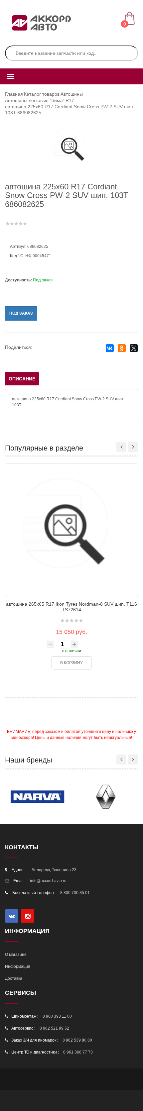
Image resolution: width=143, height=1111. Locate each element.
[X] (133, 348)
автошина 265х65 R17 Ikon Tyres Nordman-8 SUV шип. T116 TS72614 (71, 606)
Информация (17, 966)
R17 (70, 100)
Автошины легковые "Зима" (35, 100)
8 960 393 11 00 (57, 1016)
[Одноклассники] (121, 348)
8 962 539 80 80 (77, 1040)
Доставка (13, 978)
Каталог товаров (42, 94)
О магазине (16, 954)
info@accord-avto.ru (48, 880)
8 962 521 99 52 (54, 1028)
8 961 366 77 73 (78, 1052)
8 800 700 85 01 (75, 892)
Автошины (72, 94)
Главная (14, 94)
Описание (22, 378)
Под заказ (21, 313)
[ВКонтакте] (109, 348)
